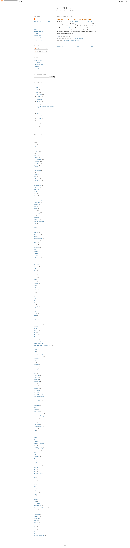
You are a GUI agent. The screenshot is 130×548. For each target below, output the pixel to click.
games (35, 275)
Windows (36, 520)
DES (35, 226)
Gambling (36, 273)
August (39, 101)
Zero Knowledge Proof (39, 535)
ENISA (35, 243)
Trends (35, 484)
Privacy (35, 386)
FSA (35, 268)
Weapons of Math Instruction (41, 508)
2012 (37, 87)
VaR (35, 497)
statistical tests (37, 465)
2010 (37, 92)
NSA (35, 352)
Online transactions (38, 356)
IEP (34, 305)
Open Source (37, 358)
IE (34, 300)
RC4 (35, 407)
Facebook (36, 251)
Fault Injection (37, 258)
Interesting (36, 309)
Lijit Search (36, 137)
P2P (34, 362)
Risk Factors (37, 424)
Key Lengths (37, 322)
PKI (34, 371)
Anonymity (36, 151)
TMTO (35, 480)
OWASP (36, 360)
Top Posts (36, 33)
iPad (35, 311)
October (39, 96)
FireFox (35, 262)
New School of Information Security (42, 345)
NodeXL (36, 349)
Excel (35, 249)
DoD (35, 230)
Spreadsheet (36, 456)
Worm (35, 527)
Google (35, 277)
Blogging (36, 166)
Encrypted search (38, 238)
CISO (35, 198)
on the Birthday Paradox (39, 64)
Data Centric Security (39, 221)
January (39, 121)
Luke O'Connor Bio (38, 31)
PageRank (36, 364)
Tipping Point (37, 475)
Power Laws (37, 375)
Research (36, 418)
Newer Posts (60, 46)
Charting (36, 191)
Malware (36, 334)
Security (36, 441)
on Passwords (37, 62)
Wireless (36, 522)
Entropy (35, 245)
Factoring (36, 253)
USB (35, 495)
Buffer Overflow (37, 181)
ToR (35, 482)
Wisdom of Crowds (38, 525)
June (38, 104)
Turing (35, 488)
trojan (35, 486)
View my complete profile (42, 21)
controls (35, 208)
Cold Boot (36, 204)
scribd (35, 437)
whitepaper (36, 516)
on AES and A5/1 (38, 60)
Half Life (36, 288)
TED (35, 471)
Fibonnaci (36, 260)
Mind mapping (37, 341)
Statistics (36, 467)
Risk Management (38, 426)
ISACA (35, 315)
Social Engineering (38, 448)
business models (37, 185)
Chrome (35, 196)
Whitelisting (37, 514)
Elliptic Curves (37, 234)
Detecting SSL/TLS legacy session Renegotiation (74, 19)
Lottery (35, 332)
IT (34, 317)
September (40, 99)
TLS (81, 40)
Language (36, 328)
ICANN (35, 298)
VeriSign (36, 499)
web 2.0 (35, 510)
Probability (36, 388)
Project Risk (37, 390)
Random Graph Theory (39, 403)
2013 (37, 85)
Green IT (36, 283)
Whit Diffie (36, 512)
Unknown (38, 18)
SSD (35, 458)
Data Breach (37, 217)
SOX (35, 452)
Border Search (37, 170)
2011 (37, 89)
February (39, 118)
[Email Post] (86, 38)
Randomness (37, 405)
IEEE (35, 302)
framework (36, 264)
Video (35, 501)
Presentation (37, 381)
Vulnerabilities (37, 505)
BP (34, 172)
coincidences (37, 202)
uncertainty (36, 493)
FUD (35, 270)
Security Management (39, 443)
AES (35, 146)
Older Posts (93, 46)
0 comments (80, 38)
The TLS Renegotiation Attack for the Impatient (84, 22)
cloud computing (38, 200)
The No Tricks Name (39, 40)
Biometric (36, 157)
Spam (35, 454)
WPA (35, 529)
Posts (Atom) (67, 50)
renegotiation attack (69, 40)
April (38, 113)
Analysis (36, 149)
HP (34, 292)
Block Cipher (37, 164)
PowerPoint (36, 377)
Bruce (35, 176)
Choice (35, 193)
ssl (78, 40)
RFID (35, 422)
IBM (35, 296)
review (59, 30)
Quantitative (37, 392)
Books (35, 168)
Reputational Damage (39, 416)
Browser (36, 174)
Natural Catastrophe (38, 343)
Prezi (35, 384)
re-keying (36, 409)
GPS (35, 279)
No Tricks (65, 8)
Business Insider (38, 183)
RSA (35, 431)
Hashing (36, 290)
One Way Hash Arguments (40, 354)
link (81, 30)
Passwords (36, 367)
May (38, 111)
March (38, 116)
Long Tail (36, 330)
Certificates (36, 189)
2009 (37, 124)
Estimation (36, 247)
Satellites (36, 433)
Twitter (35, 490)
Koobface (36, 326)
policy (35, 373)
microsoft (36, 339)
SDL (35, 439)
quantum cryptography (39, 396)
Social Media (37, 450)
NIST (35, 347)
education (36, 232)
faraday (35, 255)
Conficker (36, 206)
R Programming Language (40, 399)
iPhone (35, 313)
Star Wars (36, 463)
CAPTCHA (36, 187)
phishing (36, 369)
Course (35, 211)
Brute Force (36, 179)
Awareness (36, 155)
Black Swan (36, 161)
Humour (35, 294)
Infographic (36, 307)
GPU (35, 281)
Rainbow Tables (37, 401)
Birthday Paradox (38, 159)
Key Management (38, 324)
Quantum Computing (39, 394)
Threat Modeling (38, 473)
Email (35, 236)
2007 (37, 129)
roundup (35, 429)
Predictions (36, 379)
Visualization (37, 503)
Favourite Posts (37, 35)
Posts (37, 48)
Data (35, 215)
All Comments (39, 51)
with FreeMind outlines (39, 68)
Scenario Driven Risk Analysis (41, 435)
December (39, 94)
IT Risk (35, 319)
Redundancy (37, 411)
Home (77, 46)
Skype (35, 446)
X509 (35, 531)
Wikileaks (36, 518)
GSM (35, 285)
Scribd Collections (38, 38)
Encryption (36, 240)
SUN (35, 469)
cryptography (37, 213)
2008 (37, 126)
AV (34, 153)
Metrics (35, 337)
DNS (35, 228)
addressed (70, 28)
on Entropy (36, 66)
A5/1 (35, 144)
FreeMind (36, 266)
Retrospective (37, 420)
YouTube (36, 533)
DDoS (35, 223)
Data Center (37, 219)
